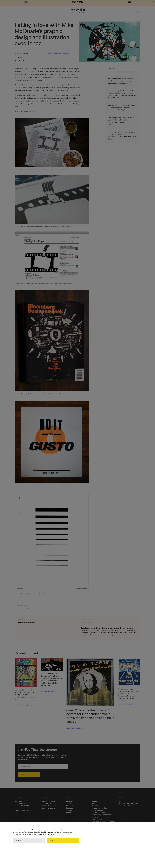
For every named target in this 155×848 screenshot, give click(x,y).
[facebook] (15, 60)
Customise (18, 840)
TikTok (69, 803)
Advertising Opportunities (102, 815)
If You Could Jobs (125, 806)
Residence (122, 801)
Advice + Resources (48, 806)
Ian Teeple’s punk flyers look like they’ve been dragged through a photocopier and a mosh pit (120, 81)
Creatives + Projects (49, 803)
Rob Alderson (23, 53)
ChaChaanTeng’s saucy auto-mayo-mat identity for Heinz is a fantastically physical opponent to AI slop (122, 121)
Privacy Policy (97, 810)
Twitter (69, 810)
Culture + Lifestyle (48, 808)
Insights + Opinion (48, 801)
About (94, 801)
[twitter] (19, 60)
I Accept (51, 840)
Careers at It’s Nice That (101, 808)
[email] (23, 60)
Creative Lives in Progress (128, 803)
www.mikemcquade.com (26, 623)
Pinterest (70, 812)
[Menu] (138, 11)
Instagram (70, 801)
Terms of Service (99, 812)
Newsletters (97, 819)
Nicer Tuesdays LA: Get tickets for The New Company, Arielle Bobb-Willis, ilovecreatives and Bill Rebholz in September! (122, 94)
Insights (95, 817)
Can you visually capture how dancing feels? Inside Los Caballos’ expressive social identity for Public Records (122, 135)
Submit (95, 803)
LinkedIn (69, 806)
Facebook (70, 808)
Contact (95, 806)
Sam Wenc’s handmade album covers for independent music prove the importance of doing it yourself (122, 107)
